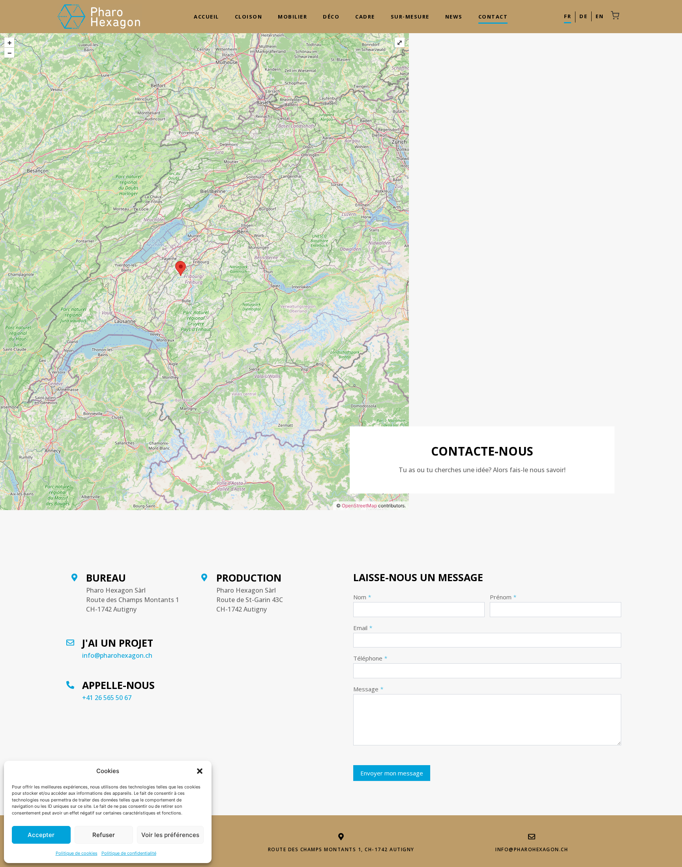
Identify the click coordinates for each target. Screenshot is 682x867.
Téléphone (370, 658)
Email (363, 628)
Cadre (365, 16)
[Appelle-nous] (70, 682)
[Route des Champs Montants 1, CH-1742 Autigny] (341, 836)
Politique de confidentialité (128, 853)
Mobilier (292, 16)
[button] (200, 771)
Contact (493, 16)
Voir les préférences (170, 835)
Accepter (41, 835)
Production (248, 577)
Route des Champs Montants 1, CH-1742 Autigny (341, 849)
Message (368, 689)
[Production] (204, 575)
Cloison (248, 16)
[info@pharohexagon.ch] (531, 836)
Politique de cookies (76, 853)
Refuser (103, 835)
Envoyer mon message (391, 773)
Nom (362, 597)
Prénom (503, 597)
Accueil (206, 16)
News (454, 16)
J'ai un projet (117, 642)
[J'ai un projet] (70, 640)
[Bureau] (74, 575)
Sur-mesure (410, 16)
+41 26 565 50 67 (106, 697)
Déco (331, 16)
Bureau (106, 577)
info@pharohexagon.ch (117, 655)
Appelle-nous (118, 685)
